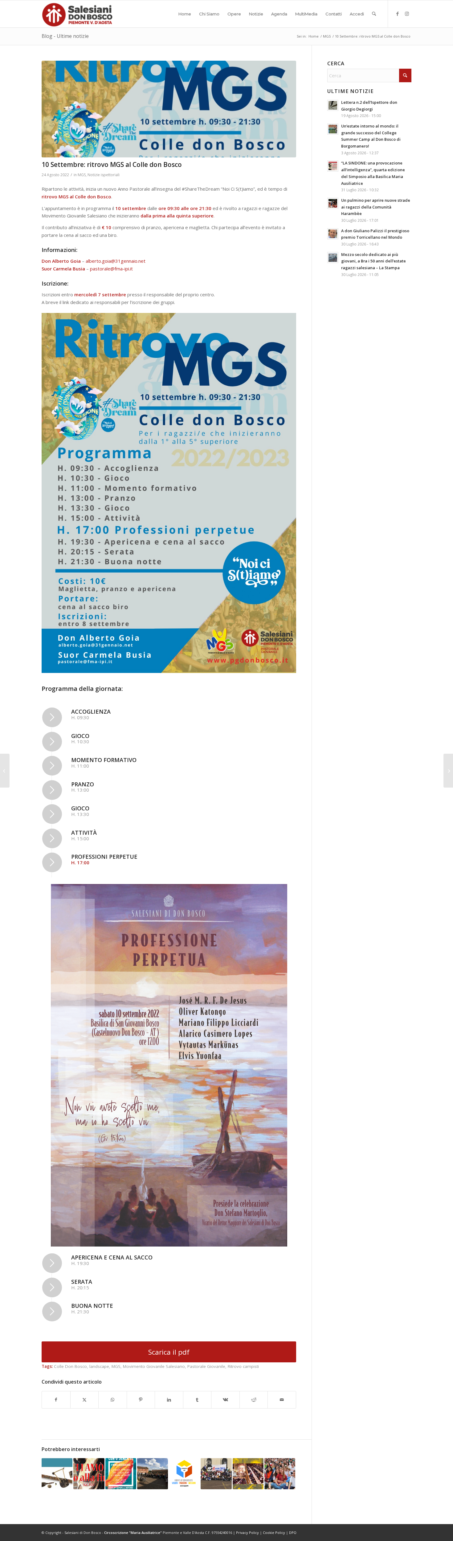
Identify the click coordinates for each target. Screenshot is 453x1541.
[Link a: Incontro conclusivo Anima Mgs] (216, 1473)
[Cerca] (374, 13)
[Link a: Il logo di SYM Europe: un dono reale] (184, 1473)
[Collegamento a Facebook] (397, 13)
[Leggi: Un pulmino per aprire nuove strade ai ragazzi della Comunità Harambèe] (332, 203)
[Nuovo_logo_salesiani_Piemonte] (77, 13)
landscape (99, 1366)
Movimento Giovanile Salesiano (154, 1366)
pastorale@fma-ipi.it (111, 269)
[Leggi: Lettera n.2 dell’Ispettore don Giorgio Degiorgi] (332, 105)
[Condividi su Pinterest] (141, 1399)
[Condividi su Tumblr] (197, 1399)
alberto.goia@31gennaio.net (115, 261)
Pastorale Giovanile (206, 1366)
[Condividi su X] (85, 1399)
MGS (82, 174)
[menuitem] (184, 13)
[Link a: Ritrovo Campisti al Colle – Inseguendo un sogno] (152, 1473)
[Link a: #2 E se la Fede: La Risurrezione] (248, 1473)
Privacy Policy (247, 1532)
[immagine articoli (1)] (169, 109)
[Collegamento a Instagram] (406, 13)
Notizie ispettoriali (104, 174)
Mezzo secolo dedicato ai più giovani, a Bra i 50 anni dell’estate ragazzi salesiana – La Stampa (373, 261)
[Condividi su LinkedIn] (169, 1399)
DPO (292, 1532)
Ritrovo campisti (243, 1366)
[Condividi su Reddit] (254, 1399)
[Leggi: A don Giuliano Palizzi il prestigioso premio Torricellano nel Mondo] (332, 233)
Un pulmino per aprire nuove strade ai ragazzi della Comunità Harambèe (375, 206)
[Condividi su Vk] (225, 1399)
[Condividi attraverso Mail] (282, 1399)
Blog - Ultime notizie (65, 36)
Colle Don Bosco (70, 1366)
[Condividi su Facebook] (56, 1399)
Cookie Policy (274, 1532)
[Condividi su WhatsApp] (113, 1399)
